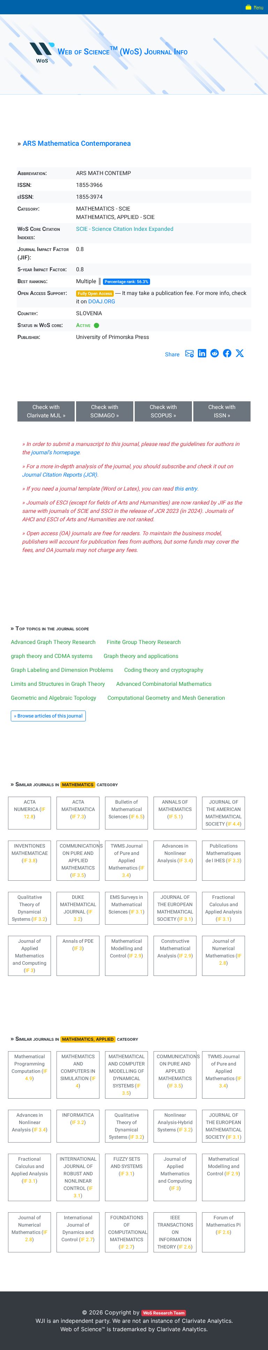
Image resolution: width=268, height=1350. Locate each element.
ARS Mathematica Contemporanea (77, 143)
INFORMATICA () (78, 1119)
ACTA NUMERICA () (29, 809)
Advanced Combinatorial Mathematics (163, 684)
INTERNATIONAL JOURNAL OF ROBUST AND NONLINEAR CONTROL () (78, 1177)
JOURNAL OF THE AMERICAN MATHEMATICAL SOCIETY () (224, 813)
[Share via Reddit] (214, 353)
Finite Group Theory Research (144, 642)
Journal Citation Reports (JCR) (59, 475)
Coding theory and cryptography (163, 670)
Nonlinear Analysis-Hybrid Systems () (175, 1122)
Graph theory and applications (141, 656)
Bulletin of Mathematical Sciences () (126, 809)
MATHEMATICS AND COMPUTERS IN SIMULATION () (78, 1071)
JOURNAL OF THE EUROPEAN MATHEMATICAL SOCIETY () (175, 908)
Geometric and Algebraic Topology (53, 698)
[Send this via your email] (189, 353)
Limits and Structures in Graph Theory (58, 684)
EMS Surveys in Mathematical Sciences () (126, 905)
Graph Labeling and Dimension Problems (62, 670)
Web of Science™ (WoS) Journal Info (123, 52)
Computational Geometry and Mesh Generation (166, 698)
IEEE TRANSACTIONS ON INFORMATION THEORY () (175, 1232)
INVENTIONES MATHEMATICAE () (30, 853)
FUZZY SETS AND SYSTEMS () (126, 1166)
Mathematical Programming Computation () (29, 1067)
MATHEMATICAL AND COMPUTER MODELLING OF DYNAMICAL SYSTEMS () (126, 1075)
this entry (185, 489)
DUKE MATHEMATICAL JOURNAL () (78, 908)
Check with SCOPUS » (163, 411)
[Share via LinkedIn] (202, 353)
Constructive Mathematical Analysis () (175, 949)
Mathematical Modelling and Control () (126, 949)
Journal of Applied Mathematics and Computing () (29, 956)
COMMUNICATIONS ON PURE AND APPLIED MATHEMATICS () (79, 860)
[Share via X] (239, 353)
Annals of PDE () (78, 945)
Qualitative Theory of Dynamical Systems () (29, 908)
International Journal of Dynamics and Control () (78, 1228)
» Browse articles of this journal (48, 716)
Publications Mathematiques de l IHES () (223, 853)
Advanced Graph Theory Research (53, 642)
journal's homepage (55, 452)
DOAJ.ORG (101, 301)
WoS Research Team (164, 1312)
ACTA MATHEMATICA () (78, 809)
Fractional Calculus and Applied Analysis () (223, 908)
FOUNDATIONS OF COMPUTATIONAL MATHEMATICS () (128, 1232)
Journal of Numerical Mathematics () (223, 952)
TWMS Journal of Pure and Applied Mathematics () (126, 860)
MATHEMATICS (78, 784)
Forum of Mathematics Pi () (223, 1225)
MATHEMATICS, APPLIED (88, 1039)
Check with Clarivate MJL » (46, 411)
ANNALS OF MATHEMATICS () (175, 809)
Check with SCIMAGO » (104, 411)
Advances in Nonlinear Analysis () (175, 853)
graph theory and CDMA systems (51, 656)
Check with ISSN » (222, 411)
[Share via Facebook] (227, 353)
